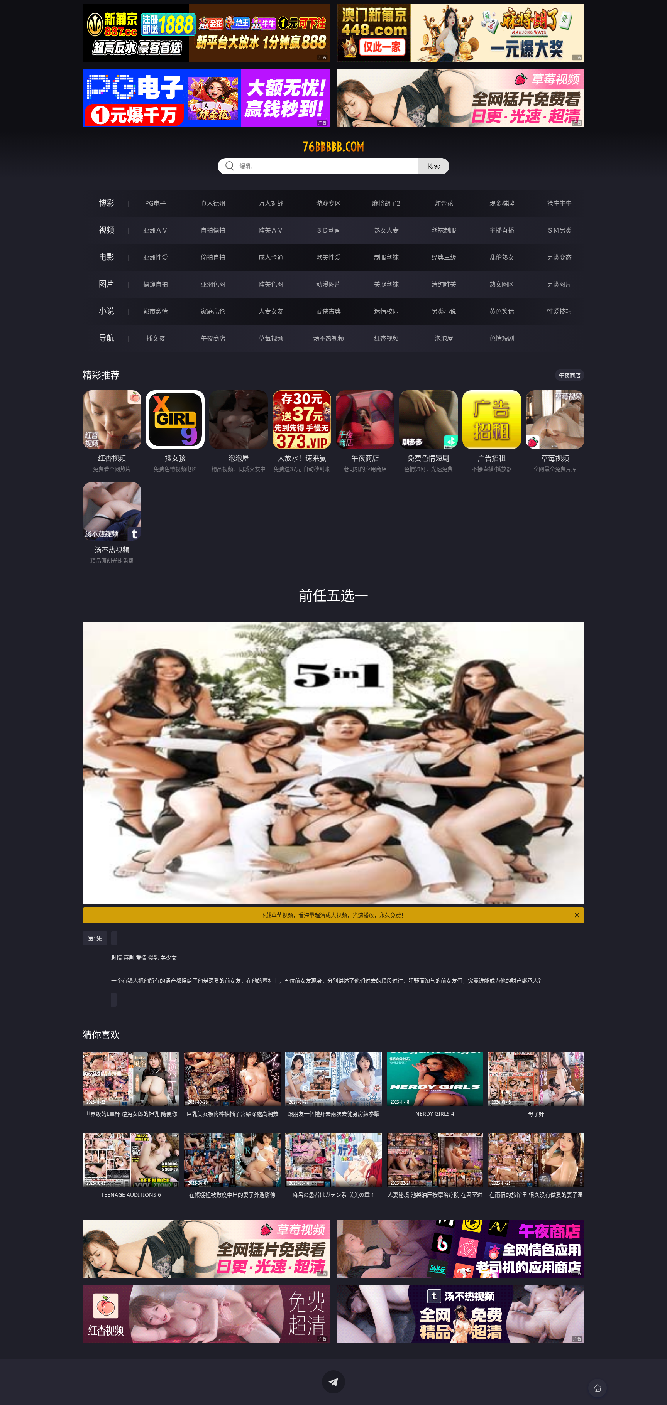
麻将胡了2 (386, 203)
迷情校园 (386, 311)
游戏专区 (328, 203)
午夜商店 (213, 338)
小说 (106, 311)
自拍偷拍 (213, 230)
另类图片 (559, 284)
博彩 (106, 203)
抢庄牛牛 (559, 203)
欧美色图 (271, 284)
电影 (106, 257)
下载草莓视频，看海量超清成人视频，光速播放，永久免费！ (333, 915)
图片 (106, 284)
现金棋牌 (501, 203)
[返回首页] (597, 1388)
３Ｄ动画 (328, 230)
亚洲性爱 (155, 257)
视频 (106, 230)
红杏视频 (386, 338)
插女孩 (155, 338)
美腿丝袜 (386, 284)
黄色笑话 (501, 311)
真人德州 (213, 203)
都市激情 (155, 311)
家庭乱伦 (213, 311)
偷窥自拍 (155, 284)
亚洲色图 (213, 284)
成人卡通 (271, 257)
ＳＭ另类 (559, 230)
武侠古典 (328, 311)
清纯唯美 (444, 284)
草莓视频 (271, 338)
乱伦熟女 (501, 257)
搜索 (434, 166)
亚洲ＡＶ (155, 230)
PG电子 (155, 203)
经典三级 (444, 257)
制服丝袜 (386, 257)
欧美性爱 (328, 257)
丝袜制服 (444, 230)
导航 (106, 338)
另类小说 (444, 311)
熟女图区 (501, 284)
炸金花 (444, 203)
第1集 (95, 938)
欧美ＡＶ (271, 230)
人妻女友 (271, 311)
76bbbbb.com (333, 146)
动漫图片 (328, 284)
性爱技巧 (559, 311)
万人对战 (271, 203)
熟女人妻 (386, 230)
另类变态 (559, 257)
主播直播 (501, 230)
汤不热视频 (328, 338)
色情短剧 (501, 338)
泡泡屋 (444, 338)
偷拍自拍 (213, 257)
